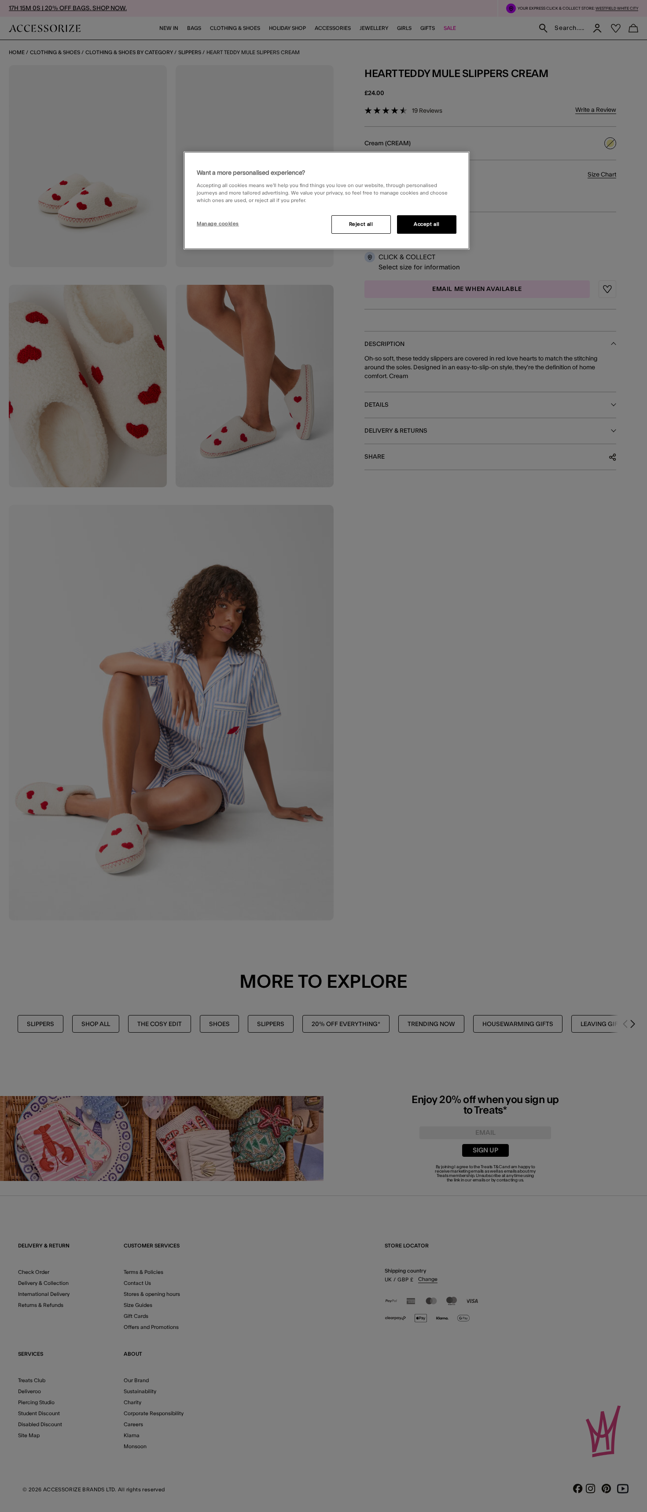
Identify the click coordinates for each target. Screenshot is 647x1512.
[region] (327, 200)
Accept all (427, 224)
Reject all (361, 224)
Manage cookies (218, 223)
